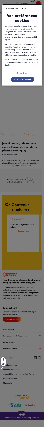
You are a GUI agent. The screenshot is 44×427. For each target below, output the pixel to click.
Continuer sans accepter (16, 8)
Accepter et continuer (22, 79)
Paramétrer (22, 73)
